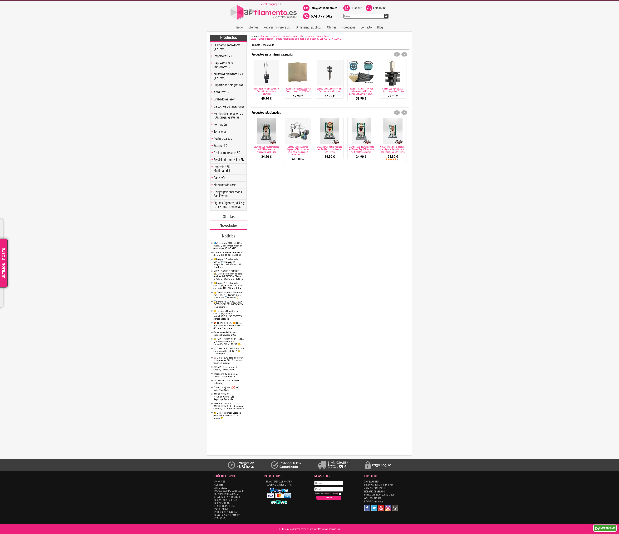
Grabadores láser (224, 99)
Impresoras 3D (223, 56)
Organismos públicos (309, 27)
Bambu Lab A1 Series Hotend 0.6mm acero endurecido (298, 90)
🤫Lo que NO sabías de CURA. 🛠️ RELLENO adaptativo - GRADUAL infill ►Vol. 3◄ (227, 263)
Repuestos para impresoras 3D (223, 65)
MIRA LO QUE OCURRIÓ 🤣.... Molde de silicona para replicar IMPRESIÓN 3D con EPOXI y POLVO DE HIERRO (228, 275)
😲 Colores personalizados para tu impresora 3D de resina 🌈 (227, 415)
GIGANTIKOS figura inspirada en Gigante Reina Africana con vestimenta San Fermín (361, 149)
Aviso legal (220, 488)
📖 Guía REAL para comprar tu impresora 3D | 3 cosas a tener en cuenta (228, 360)
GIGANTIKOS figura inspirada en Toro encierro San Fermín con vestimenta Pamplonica (392, 149)
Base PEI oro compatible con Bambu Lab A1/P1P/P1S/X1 (266, 90)
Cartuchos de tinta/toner (229, 106)
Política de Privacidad (226, 512)
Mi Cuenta (356, 8)
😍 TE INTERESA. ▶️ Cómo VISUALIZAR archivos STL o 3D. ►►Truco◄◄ (227, 325)
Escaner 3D (220, 145)
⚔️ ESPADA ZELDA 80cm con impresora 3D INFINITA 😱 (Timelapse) (228, 351)
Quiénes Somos (222, 503)
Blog (380, 27)
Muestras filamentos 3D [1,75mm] (228, 76)
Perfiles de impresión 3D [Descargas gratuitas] (228, 115)
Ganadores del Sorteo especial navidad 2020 (224, 333)
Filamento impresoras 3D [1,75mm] (229, 47)
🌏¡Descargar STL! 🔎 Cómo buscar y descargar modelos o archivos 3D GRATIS (228, 246)
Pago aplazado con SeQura (229, 491)
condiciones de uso (331, 494)
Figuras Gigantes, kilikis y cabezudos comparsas (229, 205)
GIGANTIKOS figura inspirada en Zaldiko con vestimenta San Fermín (298, 149)
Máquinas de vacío (225, 185)
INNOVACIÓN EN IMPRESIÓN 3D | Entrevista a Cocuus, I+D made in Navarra (228, 406)
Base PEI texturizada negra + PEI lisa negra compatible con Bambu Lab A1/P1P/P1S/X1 (393, 91)
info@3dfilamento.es (373, 501)
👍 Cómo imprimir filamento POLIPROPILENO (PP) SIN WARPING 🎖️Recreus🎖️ (227, 295)
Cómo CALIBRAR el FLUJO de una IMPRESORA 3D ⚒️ (227, 253)
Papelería (219, 178)
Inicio (239, 27)
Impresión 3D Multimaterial (222, 169)
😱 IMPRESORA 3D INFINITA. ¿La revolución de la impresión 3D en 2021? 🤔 (228, 341)
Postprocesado (223, 138)
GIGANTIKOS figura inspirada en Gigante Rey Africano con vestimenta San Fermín (329, 149)
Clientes (253, 27)
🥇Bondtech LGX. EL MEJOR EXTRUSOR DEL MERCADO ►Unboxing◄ (228, 304)
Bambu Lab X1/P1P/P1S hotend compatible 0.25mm (361, 90)
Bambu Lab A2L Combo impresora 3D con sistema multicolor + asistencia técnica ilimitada (266, 150)
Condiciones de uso (224, 506)
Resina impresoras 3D (227, 153)
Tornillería (220, 131)
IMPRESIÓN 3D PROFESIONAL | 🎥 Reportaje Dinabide (223, 397)
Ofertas (331, 27)
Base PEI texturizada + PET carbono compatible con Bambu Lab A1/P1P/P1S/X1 (330, 91)
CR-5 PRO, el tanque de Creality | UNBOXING (225, 368)
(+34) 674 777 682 (372, 498)
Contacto (366, 27)
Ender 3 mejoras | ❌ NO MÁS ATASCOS (226, 388)
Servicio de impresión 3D (229, 160)
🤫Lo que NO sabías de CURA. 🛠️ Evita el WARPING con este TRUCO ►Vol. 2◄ (228, 285)
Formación (220, 124)
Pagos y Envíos (222, 509)
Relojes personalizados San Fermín (228, 194)
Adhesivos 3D (222, 92)
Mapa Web (219, 481)
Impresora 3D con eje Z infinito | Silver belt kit (225, 375)
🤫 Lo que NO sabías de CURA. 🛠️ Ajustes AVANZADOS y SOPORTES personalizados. (227, 315)
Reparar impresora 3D (277, 27)
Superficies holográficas (228, 85)
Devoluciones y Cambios (227, 515)
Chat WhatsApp (607, 528)
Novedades (348, 27)
